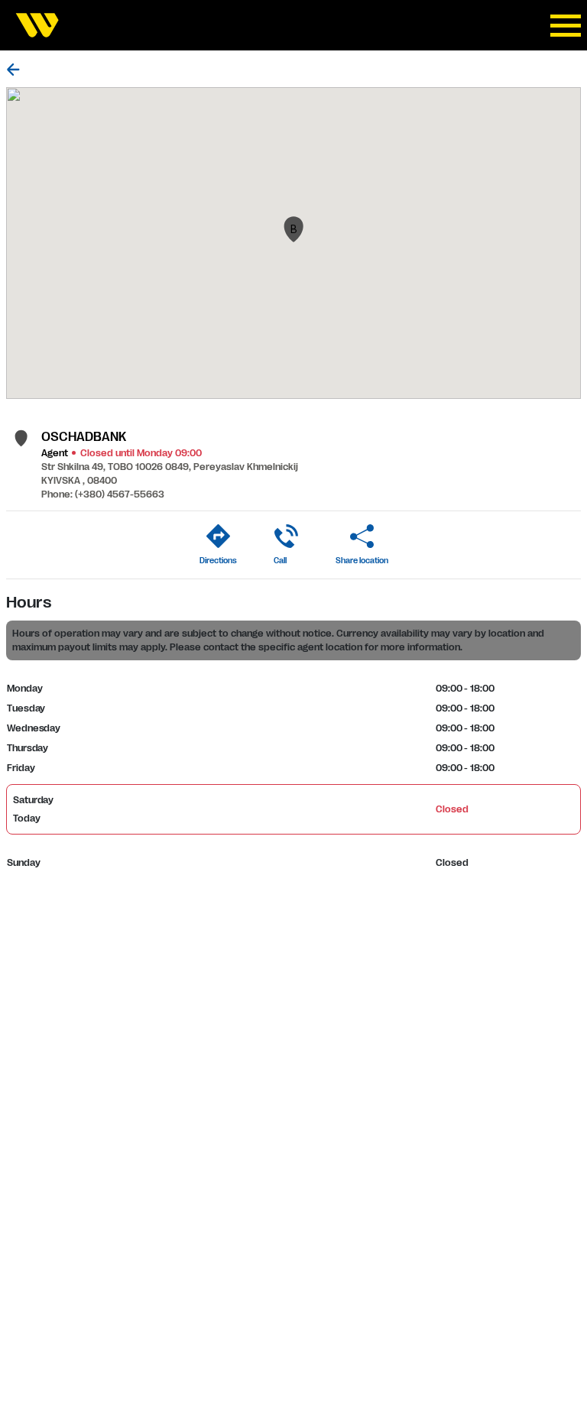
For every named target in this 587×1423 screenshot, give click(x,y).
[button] (293, 229)
